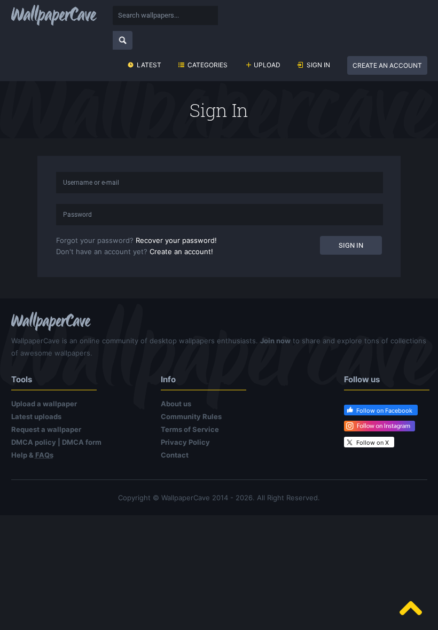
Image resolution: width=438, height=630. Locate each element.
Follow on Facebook (384, 410)
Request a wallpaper (46, 429)
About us (176, 403)
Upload (267, 65)
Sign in (318, 65)
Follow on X (372, 442)
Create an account (387, 65)
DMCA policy (33, 442)
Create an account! (181, 251)
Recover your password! (176, 240)
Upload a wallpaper (44, 403)
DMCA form (81, 442)
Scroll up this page (411, 608)
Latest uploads (36, 416)
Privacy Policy (185, 442)
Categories (207, 65)
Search (122, 40)
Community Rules (191, 416)
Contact (175, 455)
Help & (32, 455)
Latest (149, 65)
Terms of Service (190, 429)
